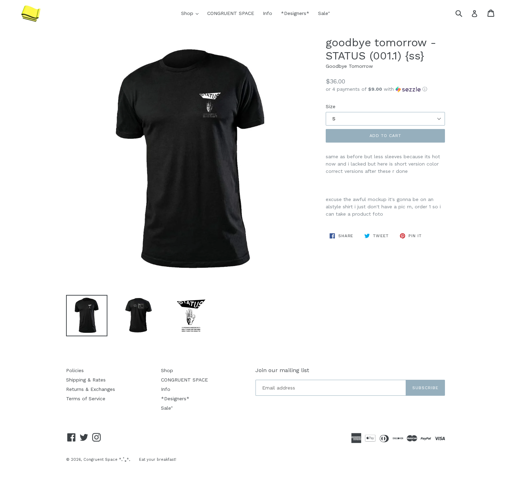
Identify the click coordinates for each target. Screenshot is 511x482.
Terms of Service (85, 398)
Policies (75, 370)
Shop (191, 13)
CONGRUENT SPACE (230, 13)
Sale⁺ (324, 13)
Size (330, 106)
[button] (385, 89)
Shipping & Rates (86, 380)
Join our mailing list (282, 370)
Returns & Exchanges (90, 389)
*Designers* (295, 13)
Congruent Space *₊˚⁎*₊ (106, 459)
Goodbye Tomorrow (349, 66)
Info (267, 13)
